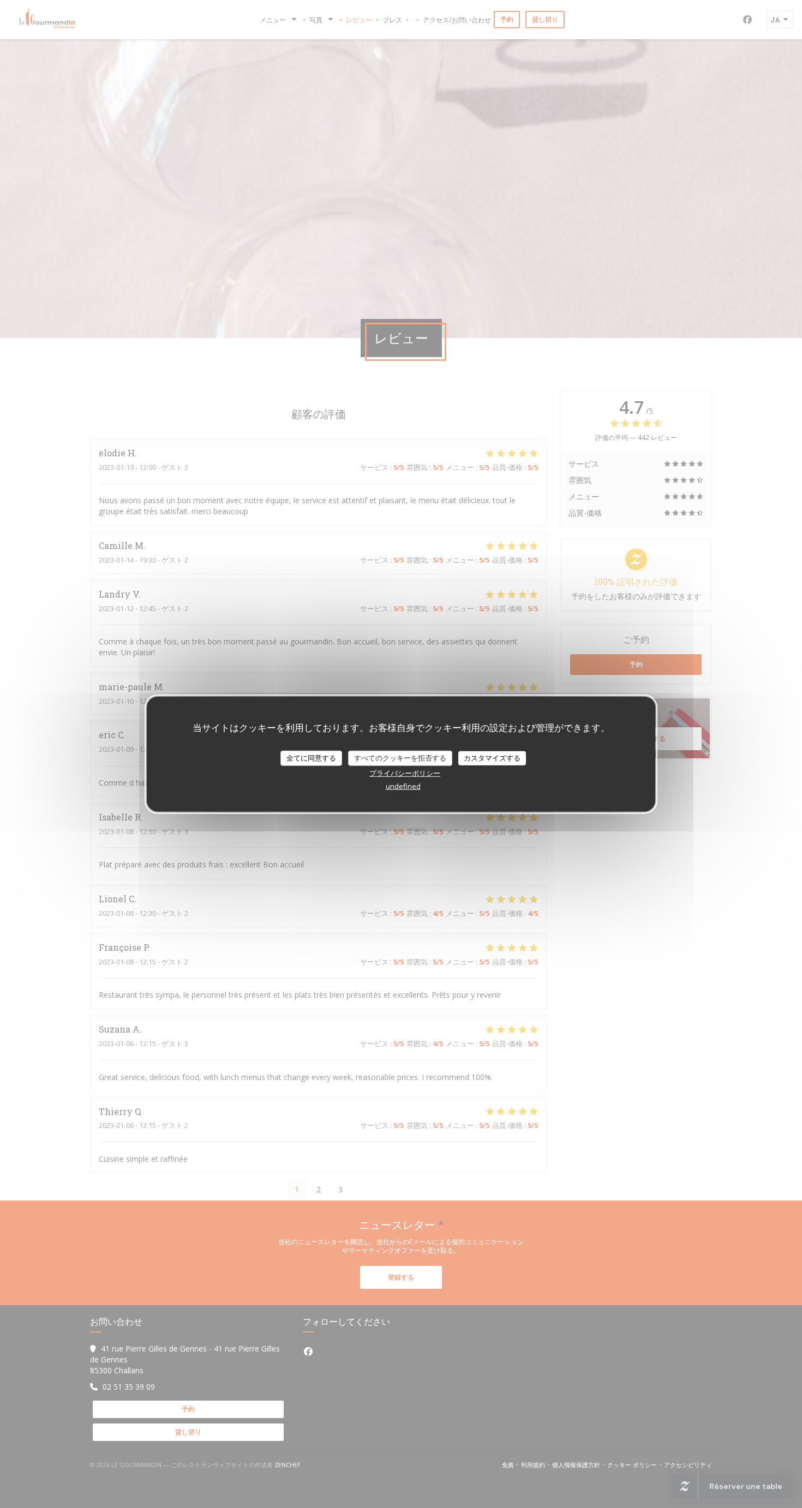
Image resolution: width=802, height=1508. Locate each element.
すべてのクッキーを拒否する (400, 758)
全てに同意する (311, 758)
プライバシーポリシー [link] (404, 772)
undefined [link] (403, 786)
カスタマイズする (492, 758)
